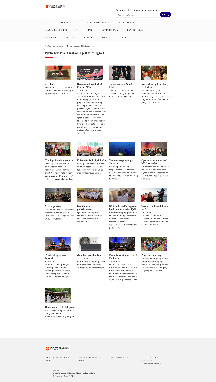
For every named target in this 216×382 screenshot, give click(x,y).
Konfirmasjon (135, 30)
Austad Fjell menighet (54, 46)
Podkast (106, 37)
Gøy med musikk (110, 30)
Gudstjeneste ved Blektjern (59, 307)
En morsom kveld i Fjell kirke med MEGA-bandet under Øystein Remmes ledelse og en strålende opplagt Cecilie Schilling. (155, 172)
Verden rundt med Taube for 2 (154, 208)
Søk (163, 14)
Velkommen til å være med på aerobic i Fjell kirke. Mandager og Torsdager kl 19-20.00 (59, 90)
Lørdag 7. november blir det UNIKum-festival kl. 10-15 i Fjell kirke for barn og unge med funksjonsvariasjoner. (90, 168)
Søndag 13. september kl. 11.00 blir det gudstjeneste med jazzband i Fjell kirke (122, 93)
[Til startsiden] (55, 6)
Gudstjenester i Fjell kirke (96, 22)
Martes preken (53, 206)
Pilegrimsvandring (151, 255)
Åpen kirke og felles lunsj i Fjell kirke (155, 85)
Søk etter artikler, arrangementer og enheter (137, 10)
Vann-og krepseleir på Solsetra (121, 162)
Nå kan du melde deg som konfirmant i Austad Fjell (123, 208)
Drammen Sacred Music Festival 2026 (90, 85)
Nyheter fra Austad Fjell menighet (79, 46)
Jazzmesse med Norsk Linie (121, 85)
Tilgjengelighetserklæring (150, 364)
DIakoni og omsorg (56, 30)
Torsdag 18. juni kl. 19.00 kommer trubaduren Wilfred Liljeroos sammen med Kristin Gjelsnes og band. (155, 220)
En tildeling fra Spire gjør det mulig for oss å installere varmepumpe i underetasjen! (91, 264)
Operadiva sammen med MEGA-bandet (154, 162)
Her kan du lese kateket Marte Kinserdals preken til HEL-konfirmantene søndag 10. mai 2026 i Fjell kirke (59, 214)
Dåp (77, 30)
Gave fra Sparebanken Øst (91, 255)
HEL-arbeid (51, 37)
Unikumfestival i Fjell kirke (91, 160)
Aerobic (49, 84)
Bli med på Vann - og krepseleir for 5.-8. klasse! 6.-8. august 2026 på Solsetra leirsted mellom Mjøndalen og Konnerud (123, 172)
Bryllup (70, 37)
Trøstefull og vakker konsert (55, 256)
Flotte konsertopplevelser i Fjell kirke (123, 256)
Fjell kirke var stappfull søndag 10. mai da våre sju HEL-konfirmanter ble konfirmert (90, 217)
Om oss (49, 22)
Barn (90, 30)
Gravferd (88, 37)
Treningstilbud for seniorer (59, 160)
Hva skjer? (67, 22)
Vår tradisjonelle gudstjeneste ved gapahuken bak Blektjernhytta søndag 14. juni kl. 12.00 (59, 315)
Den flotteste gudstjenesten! (84, 208)
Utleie (123, 37)
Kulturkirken (126, 22)
